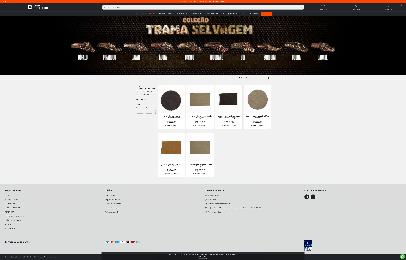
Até (146, 108)
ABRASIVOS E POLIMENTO (215, 14)
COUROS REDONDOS (143, 95)
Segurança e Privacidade (113, 204)
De (137, 108)
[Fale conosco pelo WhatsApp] (402, 256)
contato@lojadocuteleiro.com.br (219, 204)
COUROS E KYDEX (165, 14)
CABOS (156, 78)
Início (137, 78)
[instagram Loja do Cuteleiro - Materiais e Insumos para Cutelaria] (3, 1)
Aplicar (155, 112)
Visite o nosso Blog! (214, 212)
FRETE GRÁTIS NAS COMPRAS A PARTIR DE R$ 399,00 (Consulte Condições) (203, 1)
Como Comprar (110, 195)
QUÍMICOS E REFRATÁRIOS (237, 14)
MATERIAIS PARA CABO (146, 78)
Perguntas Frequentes (112, 200)
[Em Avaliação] (308, 245)
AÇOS (137, 14)
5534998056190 (213, 195)
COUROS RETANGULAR (144, 91)
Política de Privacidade (112, 212)
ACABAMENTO (198, 14)
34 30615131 (212, 200)
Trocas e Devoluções (112, 208)
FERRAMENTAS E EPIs (182, 14)
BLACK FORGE (266, 14)
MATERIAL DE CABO (149, 14)
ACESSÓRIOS (254, 14)
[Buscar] (301, 7)
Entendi (203, 256)
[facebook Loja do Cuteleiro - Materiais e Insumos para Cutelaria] (6, 1)
